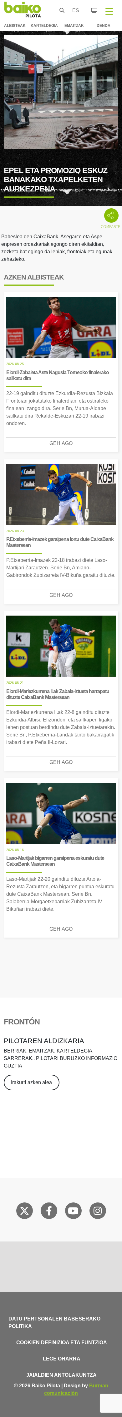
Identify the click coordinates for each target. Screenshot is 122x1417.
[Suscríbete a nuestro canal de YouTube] (73, 1212)
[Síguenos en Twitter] (24, 1212)
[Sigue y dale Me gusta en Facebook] (49, 1212)
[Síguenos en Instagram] (98, 1212)
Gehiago (61, 443)
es (74, 10)
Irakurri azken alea (31, 1082)
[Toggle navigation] (109, 11)
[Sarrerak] (90, 9)
